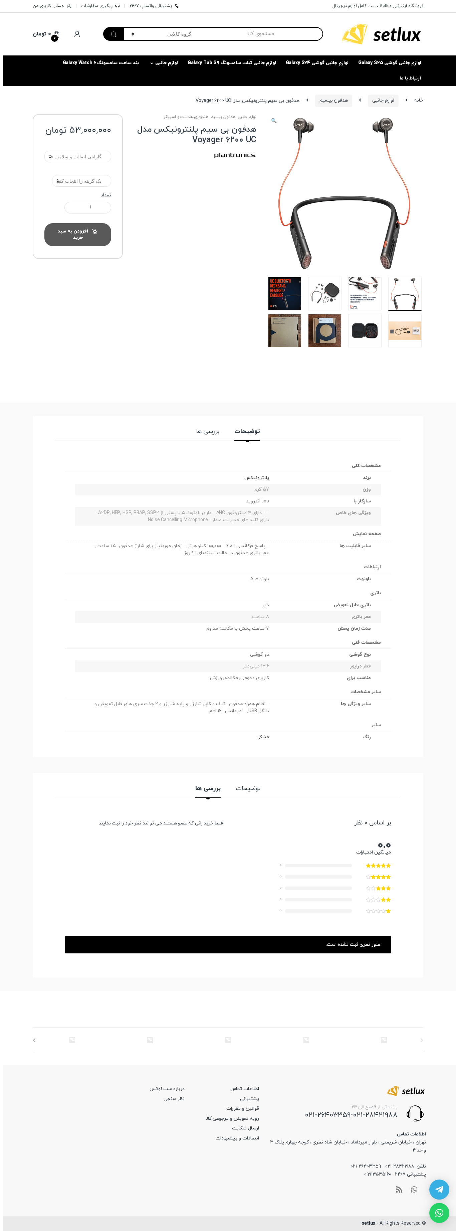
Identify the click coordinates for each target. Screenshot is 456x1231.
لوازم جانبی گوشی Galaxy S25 (389, 63)
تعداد (106, 195)
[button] (274, 122)
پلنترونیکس (256, 478)
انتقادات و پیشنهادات (237, 1138)
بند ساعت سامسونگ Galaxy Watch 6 (101, 63)
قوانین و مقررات (242, 1108)
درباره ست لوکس (167, 1089)
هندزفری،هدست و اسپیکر (186, 117)
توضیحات (247, 432)
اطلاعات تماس (244, 1089)
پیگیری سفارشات (96, 6)
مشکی (262, 737)
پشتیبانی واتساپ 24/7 (151, 6)
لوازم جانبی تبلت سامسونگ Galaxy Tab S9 (232, 63)
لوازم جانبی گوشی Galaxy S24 (317, 63)
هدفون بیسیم (333, 100)
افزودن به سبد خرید (73, 234)
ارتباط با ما (410, 78)
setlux (368, 1223)
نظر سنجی (174, 1099)
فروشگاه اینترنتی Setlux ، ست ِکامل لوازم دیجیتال (377, 6)
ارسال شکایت (245, 1128)
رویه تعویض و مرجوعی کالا (232, 1118)
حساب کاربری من (48, 6)
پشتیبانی (249, 1099)
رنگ (78, 169)
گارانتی (77, 145)
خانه (418, 100)
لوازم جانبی (166, 63)
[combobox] (261, 34)
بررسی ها (208, 432)
